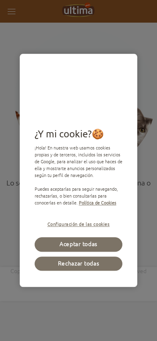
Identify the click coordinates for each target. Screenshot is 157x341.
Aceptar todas (78, 244)
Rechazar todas (78, 263)
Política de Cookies (97, 203)
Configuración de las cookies (79, 224)
